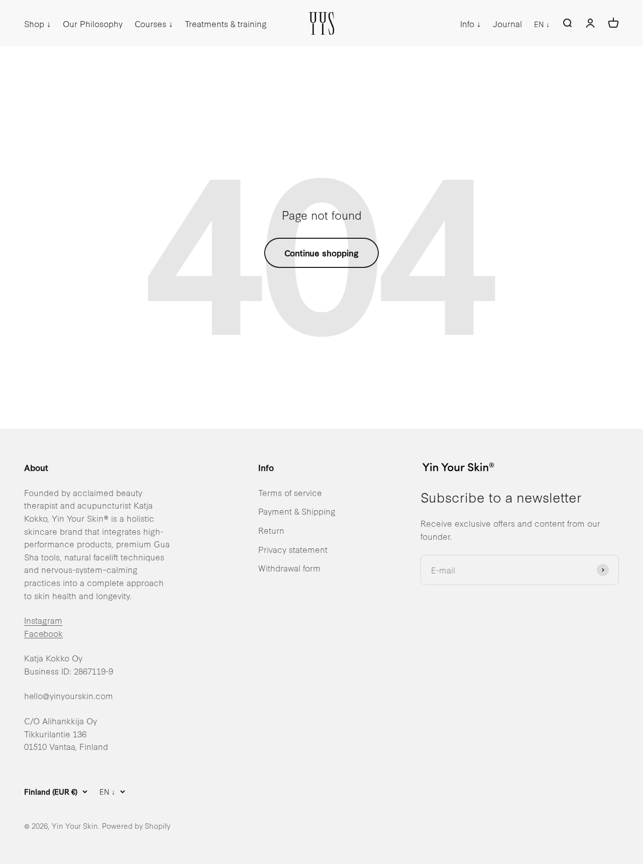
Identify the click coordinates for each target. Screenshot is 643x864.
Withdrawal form (289, 567)
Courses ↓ (154, 23)
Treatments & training (226, 23)
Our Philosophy (93, 23)
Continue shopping (321, 252)
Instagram (43, 620)
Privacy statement (293, 549)
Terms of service (290, 492)
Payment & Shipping (297, 511)
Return (271, 530)
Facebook (43, 633)
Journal (507, 23)
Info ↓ (470, 23)
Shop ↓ (37, 23)
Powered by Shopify (136, 825)
